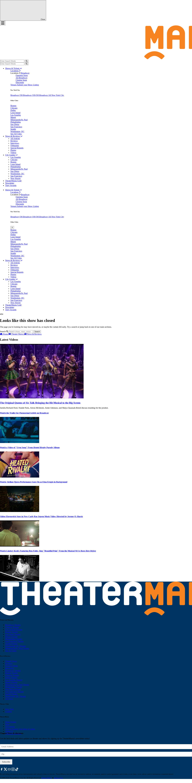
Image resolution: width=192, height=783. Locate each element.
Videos (13, 152)
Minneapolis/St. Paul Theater (17, 648)
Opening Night (11, 666)
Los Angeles (15, 115)
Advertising (10, 727)
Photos (13, 150)
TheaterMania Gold (13, 181)
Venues (13, 85)
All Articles (15, 138)
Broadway (25, 73)
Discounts (20, 82)
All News (9, 699)
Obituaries (14, 145)
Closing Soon (21, 80)
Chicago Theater (12, 627)
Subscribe (6, 762)
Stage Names (10, 722)
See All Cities (16, 134)
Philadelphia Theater (13, 639)
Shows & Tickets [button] (12, 68)
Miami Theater (11, 637)
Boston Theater (11, 632)
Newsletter (9, 183)
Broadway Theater (13, 625)
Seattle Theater (11, 644)
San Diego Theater (13, 689)
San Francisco (16, 127)
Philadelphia (15, 122)
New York (9, 709)
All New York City (56, 95)
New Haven (15, 178)
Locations (14, 71)
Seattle (13, 129)
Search (3, 331)
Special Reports (16, 148)
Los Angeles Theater (13, 630)
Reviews (14, 141)
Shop (7, 724)
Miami (13, 117)
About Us (9, 731)
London (8, 711)
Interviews (14, 143)
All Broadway (21, 78)
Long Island (15, 113)
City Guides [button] (10, 155)
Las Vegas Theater (13, 634)
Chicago (13, 108)
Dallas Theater (11, 677)
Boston (13, 106)
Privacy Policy (47, 778)
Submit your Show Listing (28, 85)
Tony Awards (10, 185)
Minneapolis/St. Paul (19, 120)
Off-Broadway (26, 95)
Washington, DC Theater (15, 646)
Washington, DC (17, 131)
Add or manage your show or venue (20, 729)
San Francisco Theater (14, 641)
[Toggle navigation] (2, 23)
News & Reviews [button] (12, 136)
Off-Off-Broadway (40, 95)
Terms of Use (58, 778)
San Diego (14, 124)
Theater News (11, 661)
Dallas (13, 110)
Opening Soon (22, 75)
